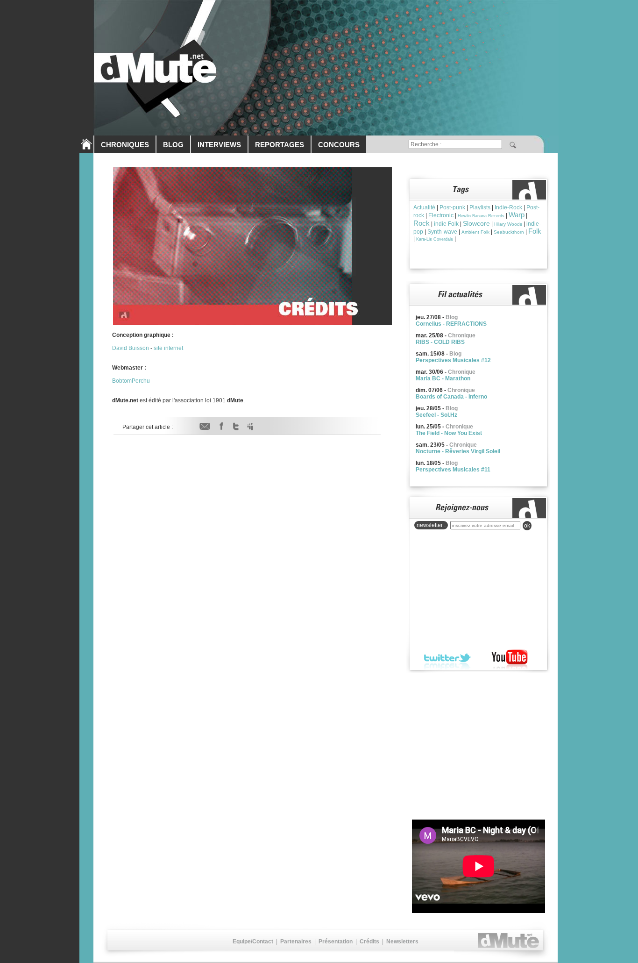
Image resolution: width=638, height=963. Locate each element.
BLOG (173, 145)
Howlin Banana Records (481, 216)
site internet (168, 348)
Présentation (336, 941)
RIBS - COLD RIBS (440, 342)
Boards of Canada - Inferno (451, 396)
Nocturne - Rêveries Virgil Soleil (458, 451)
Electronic (441, 215)
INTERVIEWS (219, 145)
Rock (421, 223)
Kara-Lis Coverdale (434, 239)
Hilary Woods (508, 224)
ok (527, 525)
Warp (517, 215)
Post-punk (452, 207)
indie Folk (446, 224)
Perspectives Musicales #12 (453, 360)
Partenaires (296, 941)
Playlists (479, 207)
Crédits (369, 941)
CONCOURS (339, 145)
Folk (534, 231)
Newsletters (402, 941)
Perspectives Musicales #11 (453, 469)
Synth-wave (442, 231)
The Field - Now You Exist (449, 433)
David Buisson (130, 348)
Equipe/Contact (253, 941)
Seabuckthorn (509, 232)
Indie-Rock (508, 207)
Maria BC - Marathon (443, 378)
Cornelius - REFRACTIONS (451, 324)
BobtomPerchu (131, 381)
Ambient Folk (475, 232)
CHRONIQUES (125, 145)
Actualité (424, 207)
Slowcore (476, 223)
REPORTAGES (279, 145)
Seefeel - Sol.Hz (436, 415)
